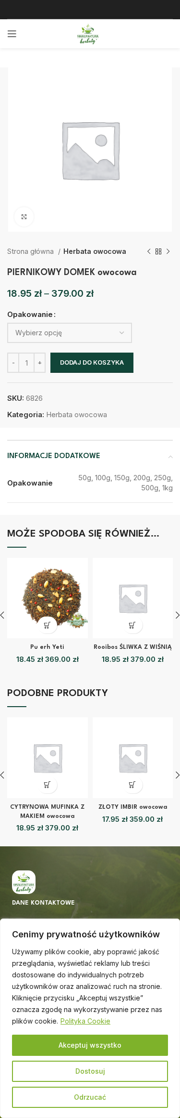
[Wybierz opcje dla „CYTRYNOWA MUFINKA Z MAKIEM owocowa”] (47, 784)
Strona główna (31, 251)
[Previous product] (149, 251)
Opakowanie (30, 314)
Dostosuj (90, 1071)
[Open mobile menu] (12, 33)
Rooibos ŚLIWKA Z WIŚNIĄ (133, 647)
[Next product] (168, 251)
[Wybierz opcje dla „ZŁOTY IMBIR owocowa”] (132, 784)
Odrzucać (90, 1097)
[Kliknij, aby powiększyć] (24, 216)
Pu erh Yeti (47, 647)
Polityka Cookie (85, 1021)
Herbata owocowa (94, 251)
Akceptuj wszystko (90, 1045)
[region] (90, 1018)
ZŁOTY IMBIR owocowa (132, 807)
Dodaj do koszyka (92, 362)
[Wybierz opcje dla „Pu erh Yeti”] (47, 625)
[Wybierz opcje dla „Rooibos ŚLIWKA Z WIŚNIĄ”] (132, 625)
